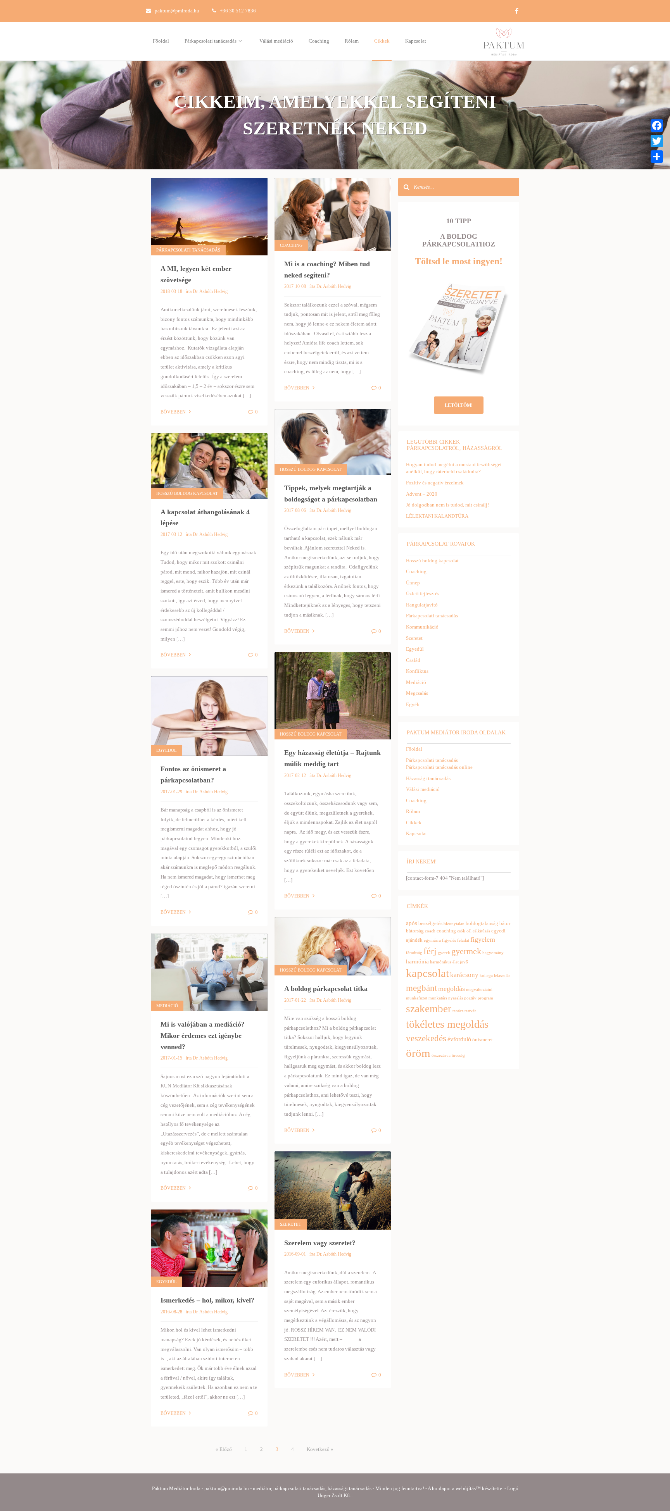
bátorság (415, 931)
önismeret (482, 1039)
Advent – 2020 (421, 494)
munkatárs (437, 998)
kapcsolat (427, 973)
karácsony (464, 975)
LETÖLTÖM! (459, 405)
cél (468, 931)
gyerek (444, 953)
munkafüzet (416, 998)
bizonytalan (454, 924)
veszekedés (426, 1038)
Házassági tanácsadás (428, 778)
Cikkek (382, 41)
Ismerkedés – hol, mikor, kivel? (207, 1300)
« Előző (224, 1449)
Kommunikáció (422, 627)
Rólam (352, 41)
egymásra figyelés (440, 940)
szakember (428, 1009)
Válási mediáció (276, 41)
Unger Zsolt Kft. (334, 1495)
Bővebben (174, 412)
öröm (418, 1053)
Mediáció (167, 1005)
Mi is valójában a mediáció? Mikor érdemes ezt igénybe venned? (203, 1035)
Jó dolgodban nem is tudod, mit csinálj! (447, 505)
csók (461, 931)
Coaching (319, 41)
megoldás (451, 988)
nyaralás (455, 998)
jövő (464, 962)
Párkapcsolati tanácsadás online (439, 767)
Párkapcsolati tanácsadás (211, 41)
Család (413, 660)
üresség (458, 1055)
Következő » (320, 1449)
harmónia (417, 961)
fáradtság (414, 953)
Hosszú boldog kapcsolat (311, 469)
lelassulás (502, 975)
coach (430, 931)
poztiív (470, 998)
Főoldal (161, 41)
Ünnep (413, 583)
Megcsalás (417, 693)
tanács (457, 1011)
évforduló (459, 1039)
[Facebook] (657, 125)
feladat (463, 940)
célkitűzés (481, 931)
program (485, 998)
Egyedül (166, 750)
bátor (504, 923)
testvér (470, 1011)
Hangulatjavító (422, 605)
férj (430, 951)
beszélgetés (430, 923)
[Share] (657, 156)
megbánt (421, 988)
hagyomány (493, 953)
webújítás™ (468, 1488)
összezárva (441, 1055)
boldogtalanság (482, 923)
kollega (486, 975)
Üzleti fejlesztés (422, 593)
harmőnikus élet (444, 962)
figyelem (482, 939)
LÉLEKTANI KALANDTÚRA (437, 516)
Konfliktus (417, 671)
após (411, 923)
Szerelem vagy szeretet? (320, 1243)
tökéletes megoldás (447, 1024)
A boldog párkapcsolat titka (326, 988)
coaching (446, 931)
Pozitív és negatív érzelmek (435, 483)
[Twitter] (657, 141)
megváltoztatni (479, 989)
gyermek (466, 951)
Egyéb (413, 704)
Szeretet (290, 1224)
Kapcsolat (415, 41)
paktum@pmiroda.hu (177, 11)
